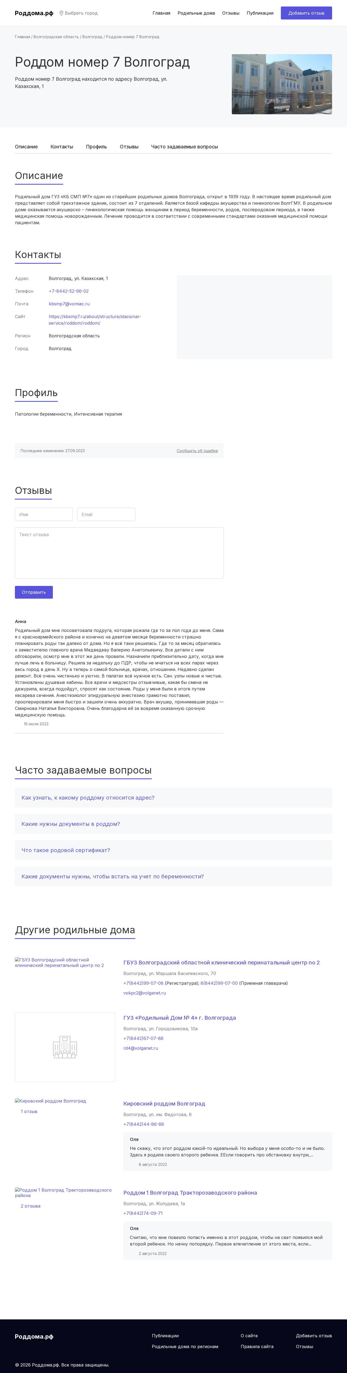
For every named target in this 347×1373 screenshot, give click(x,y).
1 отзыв (29, 1111)
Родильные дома (196, 13)
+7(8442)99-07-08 (143, 983)
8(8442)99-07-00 (219, 983)
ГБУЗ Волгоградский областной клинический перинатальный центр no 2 (221, 962)
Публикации (260, 13)
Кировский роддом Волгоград (164, 1103)
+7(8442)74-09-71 (143, 1213)
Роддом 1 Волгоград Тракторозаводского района (190, 1192)
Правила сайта (257, 1346)
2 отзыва (30, 1206)
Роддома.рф (34, 13)
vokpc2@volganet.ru (144, 993)
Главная (161, 13)
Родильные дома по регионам (185, 1346)
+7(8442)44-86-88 (143, 1124)
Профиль (96, 146)
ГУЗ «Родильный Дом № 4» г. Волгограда (179, 1018)
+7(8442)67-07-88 (143, 1038)
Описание (26, 146)
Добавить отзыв (306, 13)
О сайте (249, 1335)
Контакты (61, 146)
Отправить (34, 592)
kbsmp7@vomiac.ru (69, 303)
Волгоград (92, 36)
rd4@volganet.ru (140, 1048)
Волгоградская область (56, 36)
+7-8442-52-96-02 (69, 291)
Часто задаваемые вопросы (184, 146)
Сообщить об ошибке (197, 450)
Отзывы (230, 13)
